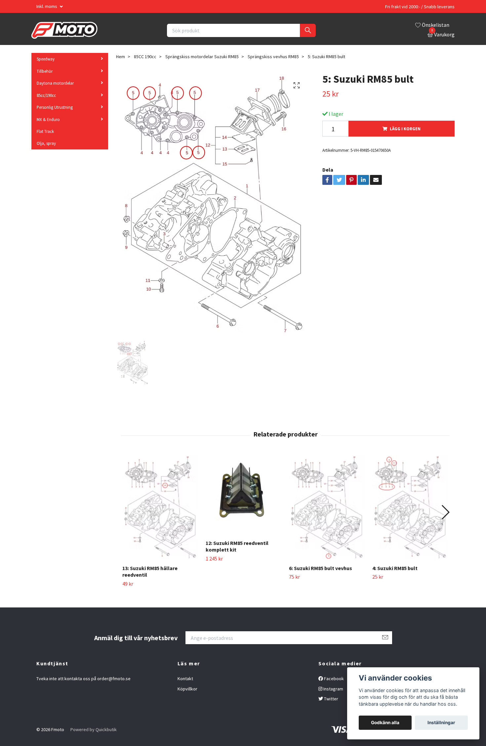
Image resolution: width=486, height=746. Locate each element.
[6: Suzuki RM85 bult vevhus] (327, 507)
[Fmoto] (64, 30)
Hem (120, 57)
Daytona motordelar (55, 83)
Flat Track (45, 131)
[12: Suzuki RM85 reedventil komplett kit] (243, 494)
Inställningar (441, 722)
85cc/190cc (46, 95)
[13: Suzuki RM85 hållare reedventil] (160, 507)
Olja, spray (46, 143)
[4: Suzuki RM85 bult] (410, 507)
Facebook (333, 679)
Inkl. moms (47, 6)
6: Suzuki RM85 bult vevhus (320, 568)
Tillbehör (45, 71)
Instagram (332, 689)
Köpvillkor (187, 689)
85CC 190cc (145, 57)
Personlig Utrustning (55, 107)
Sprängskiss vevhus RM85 (273, 57)
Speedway (46, 59)
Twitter (330, 699)
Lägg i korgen (405, 128)
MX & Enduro (48, 119)
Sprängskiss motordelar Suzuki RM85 (202, 57)
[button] (445, 512)
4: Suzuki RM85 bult (395, 568)
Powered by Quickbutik (93, 729)
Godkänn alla (385, 722)
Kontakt (185, 679)
